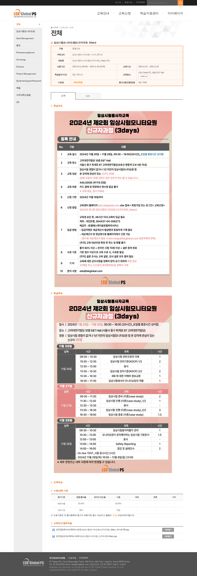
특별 (18, 88)
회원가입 (129, 2)
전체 (18, 24)
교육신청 (125, 13)
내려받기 (168, 530)
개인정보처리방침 (57, 558)
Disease (20, 66)
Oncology (21, 59)
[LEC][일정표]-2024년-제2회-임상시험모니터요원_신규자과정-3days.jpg (86, 536)
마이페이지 (175, 13)
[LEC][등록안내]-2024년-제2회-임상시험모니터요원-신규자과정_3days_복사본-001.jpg (92, 529)
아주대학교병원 (23, 95)
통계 (18, 45)
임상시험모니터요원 (25, 31)
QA (17, 102)
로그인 (118, 2)
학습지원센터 (149, 13)
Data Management (25, 38)
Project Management (26, 74)
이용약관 (72, 558)
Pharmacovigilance (25, 52)
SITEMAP (140, 2)
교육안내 (103, 13)
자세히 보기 (144, 76)
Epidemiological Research (28, 81)
